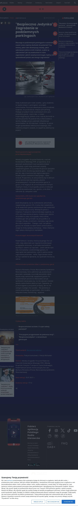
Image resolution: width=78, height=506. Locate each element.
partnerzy (10, 480)
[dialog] (39, 488)
